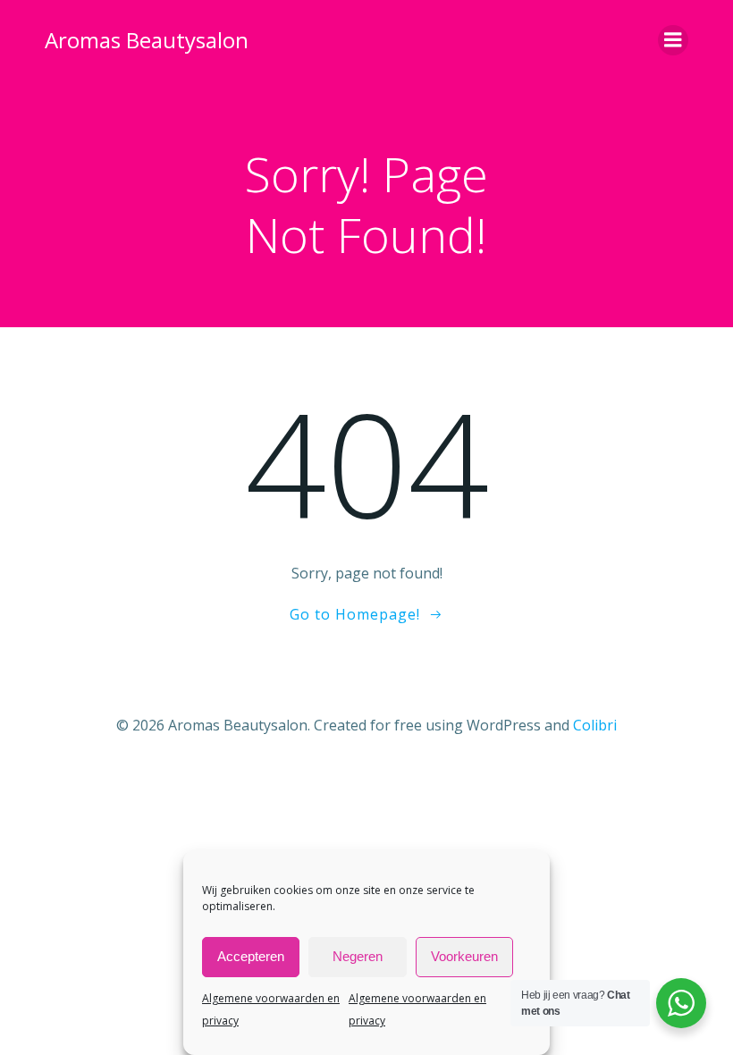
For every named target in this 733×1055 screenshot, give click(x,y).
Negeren (358, 956)
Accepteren (250, 956)
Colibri (595, 725)
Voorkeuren (464, 956)
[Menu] (673, 40)
